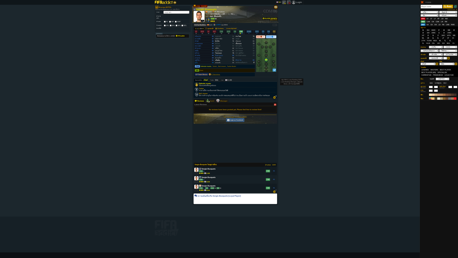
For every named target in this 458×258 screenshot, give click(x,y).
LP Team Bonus (201, 74)
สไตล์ (197, 66)
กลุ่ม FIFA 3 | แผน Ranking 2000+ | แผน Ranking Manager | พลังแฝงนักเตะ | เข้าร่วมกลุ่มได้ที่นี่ (291, 82)
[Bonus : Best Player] (276, 7)
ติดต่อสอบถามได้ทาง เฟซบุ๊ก (171, 36)
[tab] (226, 80)
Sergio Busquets (206, 9)
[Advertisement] (173, 75)
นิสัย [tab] (214, 80)
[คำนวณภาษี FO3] (284, 2)
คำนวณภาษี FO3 (165, 7)
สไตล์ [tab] (201, 80)
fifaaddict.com (167, 228)
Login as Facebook (236, 120)
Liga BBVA (224, 25)
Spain (211, 25)
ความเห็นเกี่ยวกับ (219, 196)
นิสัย (197, 70)
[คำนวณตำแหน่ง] (274, 70)
